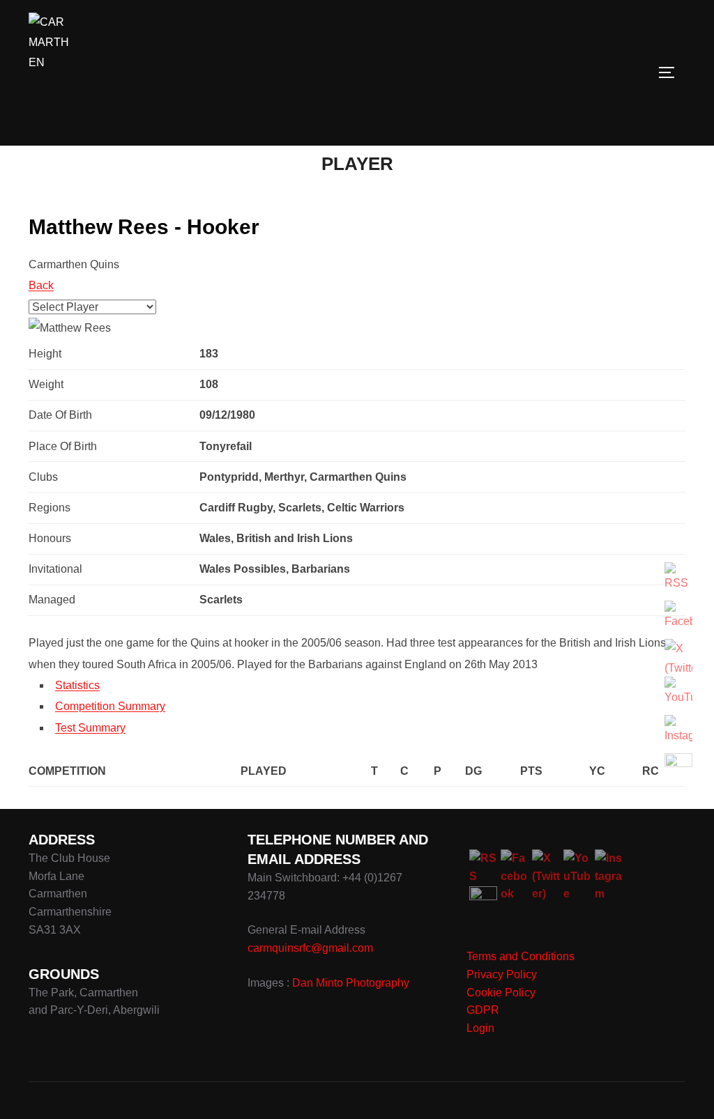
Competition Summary (110, 706)
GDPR (482, 1010)
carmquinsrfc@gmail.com (310, 948)
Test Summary (90, 728)
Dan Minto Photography (350, 983)
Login (480, 1028)
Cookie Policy (501, 992)
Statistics (77, 685)
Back (41, 285)
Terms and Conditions (520, 956)
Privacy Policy (501, 974)
